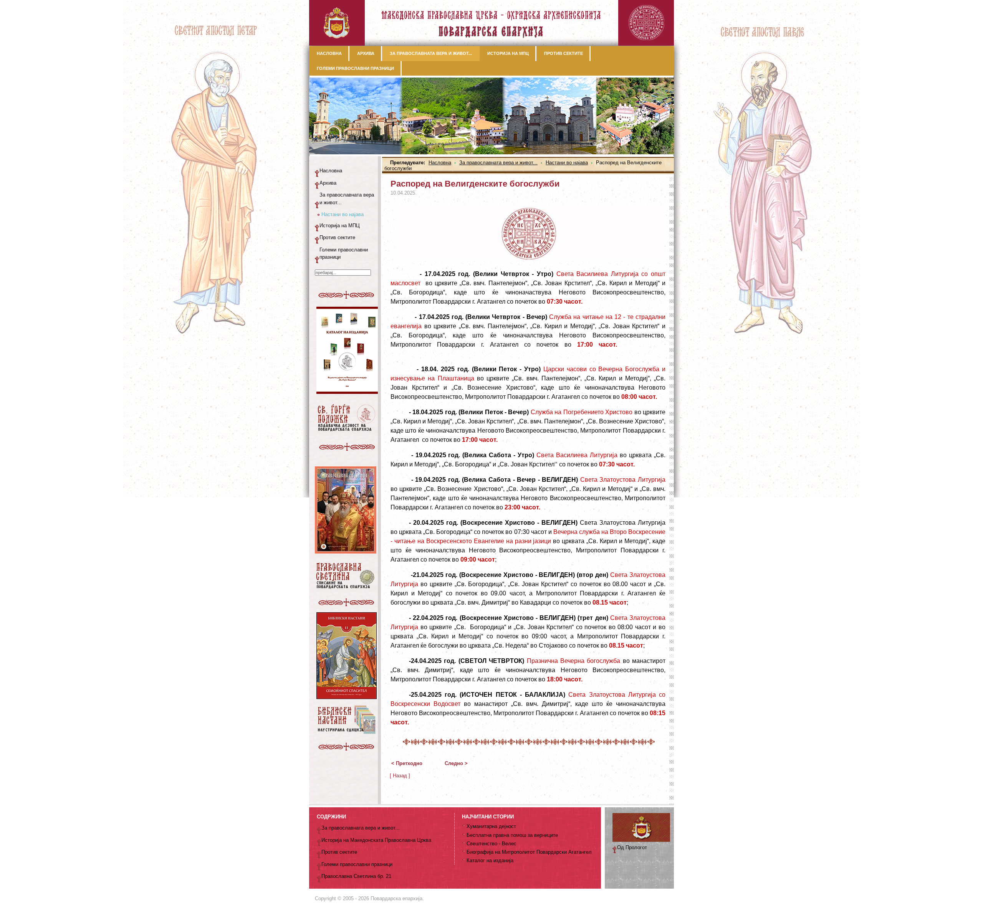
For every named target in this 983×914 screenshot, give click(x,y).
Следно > (456, 763)
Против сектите (337, 237)
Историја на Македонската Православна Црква (376, 840)
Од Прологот (632, 847)
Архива (327, 183)
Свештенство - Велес (491, 843)
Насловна (440, 162)
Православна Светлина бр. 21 (356, 876)
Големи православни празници (343, 253)
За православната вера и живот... (498, 162)
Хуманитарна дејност (491, 826)
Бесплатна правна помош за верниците (512, 835)
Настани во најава (567, 162)
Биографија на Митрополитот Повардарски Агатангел (529, 852)
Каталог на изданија (490, 860)
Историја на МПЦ (339, 225)
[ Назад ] (400, 775)
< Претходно (406, 763)
